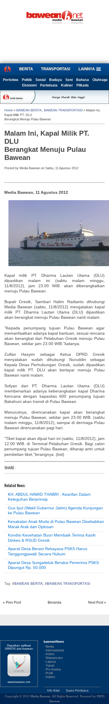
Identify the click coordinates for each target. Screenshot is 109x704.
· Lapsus (50, 661)
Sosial (40, 80)
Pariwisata (49, 85)
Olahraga (100, 80)
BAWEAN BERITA (28, 110)
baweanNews (54, 641)
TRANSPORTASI (55, 69)
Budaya (55, 80)
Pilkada (82, 85)
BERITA (26, 69)
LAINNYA (87, 69)
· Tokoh (49, 665)
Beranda (54, 602)
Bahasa (82, 80)
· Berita (49, 646)
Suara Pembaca (77, 690)
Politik (27, 80)
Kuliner (67, 85)
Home (8, 110)
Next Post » (97, 602)
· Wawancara (53, 657)
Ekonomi (29, 85)
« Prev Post (12, 602)
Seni (69, 80)
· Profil (48, 673)
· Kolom (49, 654)
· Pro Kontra (52, 669)
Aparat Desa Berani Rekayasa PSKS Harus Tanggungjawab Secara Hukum (47, 551)
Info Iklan (53, 690)
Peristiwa (10, 80)
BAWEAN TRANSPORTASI (63, 110)
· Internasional (54, 650)
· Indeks (49, 677)
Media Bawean (40, 696)
